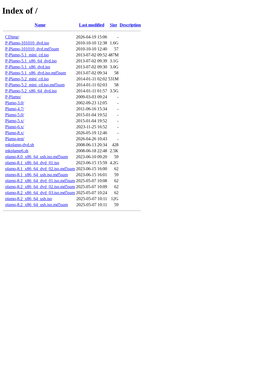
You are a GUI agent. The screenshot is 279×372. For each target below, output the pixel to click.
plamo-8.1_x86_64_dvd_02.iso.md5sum (40, 168)
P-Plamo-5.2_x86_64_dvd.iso (31, 91)
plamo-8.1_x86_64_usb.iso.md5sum (36, 174)
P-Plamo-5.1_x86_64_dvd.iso (31, 61)
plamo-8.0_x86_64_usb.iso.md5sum (36, 156)
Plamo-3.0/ (14, 102)
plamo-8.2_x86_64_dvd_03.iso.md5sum (40, 192)
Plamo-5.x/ (14, 120)
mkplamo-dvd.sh (19, 144)
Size (113, 25)
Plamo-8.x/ (14, 132)
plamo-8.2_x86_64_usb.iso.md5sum (36, 204)
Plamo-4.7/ (14, 108)
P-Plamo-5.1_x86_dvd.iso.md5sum (35, 73)
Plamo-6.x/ (14, 126)
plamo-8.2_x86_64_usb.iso (28, 198)
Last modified (91, 25)
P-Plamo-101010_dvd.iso (27, 43)
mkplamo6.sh (16, 150)
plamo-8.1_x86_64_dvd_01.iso (32, 162)
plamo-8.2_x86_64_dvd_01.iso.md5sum (40, 180)
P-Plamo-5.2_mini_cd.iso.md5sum (35, 85)
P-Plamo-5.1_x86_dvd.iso (27, 67)
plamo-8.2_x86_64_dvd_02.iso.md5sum (40, 186)
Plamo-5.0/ (14, 114)
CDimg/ (12, 37)
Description (130, 25)
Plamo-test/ (14, 138)
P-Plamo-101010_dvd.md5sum (32, 49)
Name (40, 25)
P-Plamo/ (13, 96)
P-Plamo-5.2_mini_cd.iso (27, 79)
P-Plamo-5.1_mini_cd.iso (27, 55)
